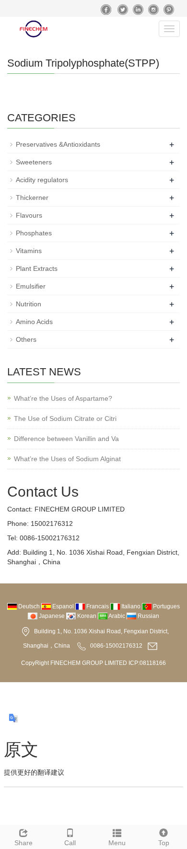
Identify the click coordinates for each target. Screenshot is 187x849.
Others (26, 339)
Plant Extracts (37, 268)
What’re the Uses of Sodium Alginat (67, 459)
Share (23, 843)
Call (70, 843)
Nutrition (28, 304)
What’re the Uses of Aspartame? (63, 398)
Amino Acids (34, 322)
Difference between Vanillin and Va (66, 438)
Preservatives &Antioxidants (58, 144)
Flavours (29, 215)
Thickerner (32, 197)
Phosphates (34, 233)
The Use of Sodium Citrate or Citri (65, 418)
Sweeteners (34, 162)
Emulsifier (31, 286)
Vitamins (29, 251)
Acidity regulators (42, 180)
